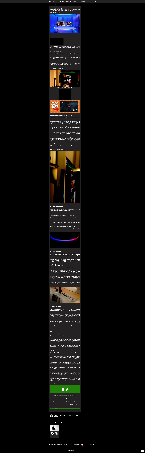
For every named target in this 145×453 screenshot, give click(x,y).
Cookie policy (82, 444)
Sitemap (94, 444)
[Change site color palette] (142, 451)
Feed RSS (91, 444)
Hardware (62, 1)
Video (78, 1)
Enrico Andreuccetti (53, 12)
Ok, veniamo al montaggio (55, 41)
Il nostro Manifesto (59, 444)
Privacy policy (87, 444)
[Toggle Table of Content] (62, 39)
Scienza (75, 1)
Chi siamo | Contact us (52, 444)
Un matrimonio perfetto (55, 43)
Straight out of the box (55, 42)
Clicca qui (68, 415)
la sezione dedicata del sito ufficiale (69, 380)
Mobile (71, 1)
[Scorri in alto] (142, 449)
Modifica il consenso (76, 444)
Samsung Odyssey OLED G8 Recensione (57, 40)
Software (67, 1)
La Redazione (65, 444)
